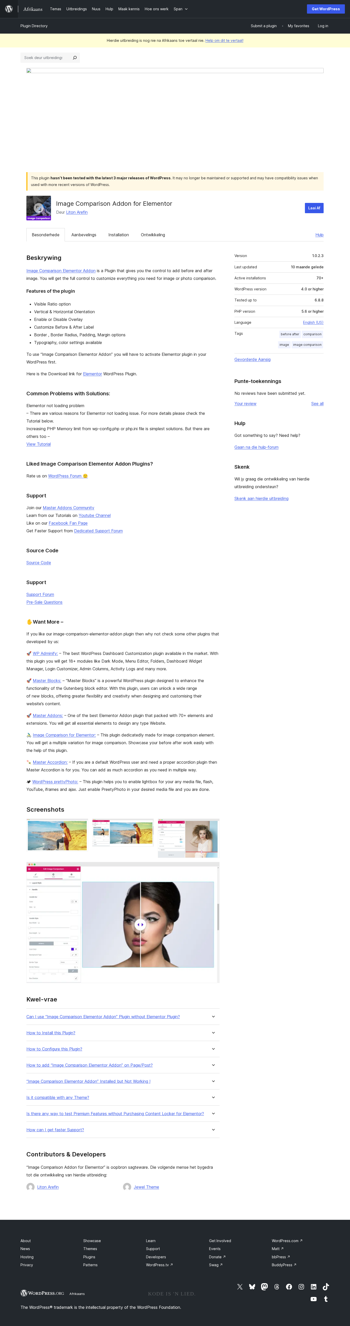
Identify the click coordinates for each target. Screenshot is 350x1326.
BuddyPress (284, 1265)
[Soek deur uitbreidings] (75, 58)
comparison (312, 334)
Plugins (89, 1257)
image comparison (307, 345)
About (25, 1241)
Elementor (92, 373)
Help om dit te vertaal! (224, 40)
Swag (216, 1265)
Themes (90, 1248)
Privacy (26, 1265)
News (25, 1248)
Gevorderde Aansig (252, 359)
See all (317, 403)
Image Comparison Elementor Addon (61, 270)
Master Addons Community (68, 507)
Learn (151, 1241)
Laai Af (314, 208)
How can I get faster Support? (55, 1129)
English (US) (313, 322)
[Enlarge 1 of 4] (81, 825)
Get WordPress (326, 9)
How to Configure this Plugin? (54, 1049)
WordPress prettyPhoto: (55, 781)
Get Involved (220, 1241)
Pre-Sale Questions (44, 602)
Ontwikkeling (153, 234)
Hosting (27, 1257)
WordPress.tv (159, 1265)
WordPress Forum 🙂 (68, 475)
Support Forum (40, 594)
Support (153, 1248)
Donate (217, 1257)
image (284, 345)
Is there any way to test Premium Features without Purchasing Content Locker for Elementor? (115, 1113)
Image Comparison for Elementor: (64, 735)
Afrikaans (77, 1294)
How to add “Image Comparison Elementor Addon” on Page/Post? (89, 1065)
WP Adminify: (45, 653)
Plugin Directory (34, 26)
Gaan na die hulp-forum (256, 447)
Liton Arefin (77, 212)
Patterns (90, 1265)
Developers (156, 1257)
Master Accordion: (50, 762)
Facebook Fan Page (68, 523)
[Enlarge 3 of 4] (212, 825)
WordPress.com (287, 1241)
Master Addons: (48, 715)
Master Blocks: (47, 680)
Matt (278, 1248)
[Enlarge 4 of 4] (212, 868)
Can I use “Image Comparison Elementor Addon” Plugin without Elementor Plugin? (103, 1016)
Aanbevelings (83, 234)
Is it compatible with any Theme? (57, 1097)
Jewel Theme (146, 1187)
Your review (245, 403)
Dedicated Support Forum (98, 530)
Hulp (319, 234)
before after (290, 334)
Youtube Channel (95, 515)
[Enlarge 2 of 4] (146, 825)
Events (215, 1248)
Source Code (38, 562)
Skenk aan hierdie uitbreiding (261, 498)
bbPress (281, 1257)
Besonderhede (45, 234)
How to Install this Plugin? (50, 1032)
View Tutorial (38, 444)
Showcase (92, 1241)
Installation (118, 234)
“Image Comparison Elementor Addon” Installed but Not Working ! (88, 1081)
